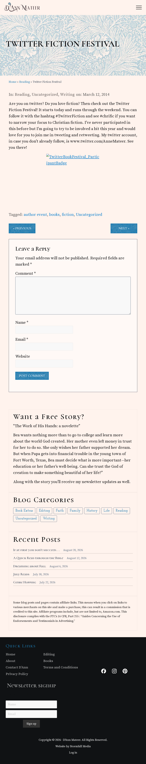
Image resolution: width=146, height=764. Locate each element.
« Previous (22, 228)
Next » (124, 228)
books (54, 214)
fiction (68, 214)
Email (21, 339)
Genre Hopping (24, 582)
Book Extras (24, 510)
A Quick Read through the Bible (38, 558)
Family (75, 510)
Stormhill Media (80, 746)
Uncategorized (45, 94)
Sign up (31, 723)
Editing (44, 510)
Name (21, 322)
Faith (60, 510)
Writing (67, 94)
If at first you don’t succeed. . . (36, 550)
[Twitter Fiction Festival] (73, 180)
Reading (22, 94)
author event (35, 214)
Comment (25, 273)
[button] (139, 7)
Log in (73, 752)
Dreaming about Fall (29, 566)
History (92, 510)
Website (22, 356)
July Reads (21, 574)
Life (107, 510)
